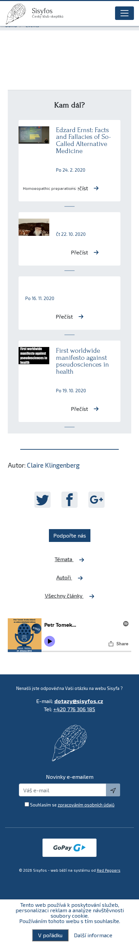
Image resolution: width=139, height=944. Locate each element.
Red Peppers (108, 870)
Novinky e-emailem (69, 776)
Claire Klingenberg (53, 465)
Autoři (64, 577)
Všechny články (64, 595)
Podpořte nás (69, 535)
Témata (64, 559)
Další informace (93, 935)
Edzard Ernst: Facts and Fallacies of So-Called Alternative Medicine (83, 140)
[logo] (18, 14)
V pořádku (50, 935)
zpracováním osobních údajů (86, 805)
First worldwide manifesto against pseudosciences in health (82, 361)
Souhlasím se (72, 805)
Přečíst (79, 188)
